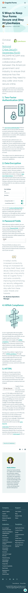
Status (16, 518)
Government (5, 537)
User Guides (18, 511)
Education (4, 535)
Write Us (4, 520)
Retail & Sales (5, 574)
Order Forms (18, 538)
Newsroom (5, 515)
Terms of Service (15, 583)
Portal (16, 532)
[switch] (25, 2)
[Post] (22, 449)
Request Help (18, 515)
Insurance (4, 551)
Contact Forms (18, 530)
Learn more (5, 426)
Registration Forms (20, 540)
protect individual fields (15, 208)
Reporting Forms (19, 542)
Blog (16, 513)
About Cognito (6, 511)
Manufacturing (6, 557)
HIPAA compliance (11, 354)
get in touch (16, 434)
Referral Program (6, 518)
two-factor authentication (12, 127)
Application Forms (19, 528)
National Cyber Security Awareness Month (11, 49)
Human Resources (6, 546)
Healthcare (5, 540)
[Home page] (9, 3)
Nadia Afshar (9, 26)
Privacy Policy (23, 583)
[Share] (20, 449)
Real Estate (5, 568)
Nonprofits (5, 563)
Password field (14, 228)
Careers (4, 513)
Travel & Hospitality (7, 566)
